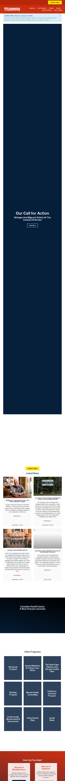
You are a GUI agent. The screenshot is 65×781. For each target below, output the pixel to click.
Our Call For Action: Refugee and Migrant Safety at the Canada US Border (47, 498)
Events (58, 8)
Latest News (32, 473)
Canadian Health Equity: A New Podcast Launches (32, 607)
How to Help (58, 10)
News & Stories (47, 10)
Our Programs (42, 8)
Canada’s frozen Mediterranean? (17, 550)
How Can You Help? (32, 760)
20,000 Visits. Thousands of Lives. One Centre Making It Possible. (17, 500)
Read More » (17, 516)
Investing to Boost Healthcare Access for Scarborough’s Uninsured (47, 551)
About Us (32, 8)
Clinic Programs (32, 652)
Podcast (51, 8)
